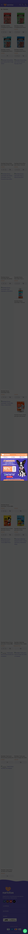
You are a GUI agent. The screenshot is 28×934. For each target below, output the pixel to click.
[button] (25, 931)
